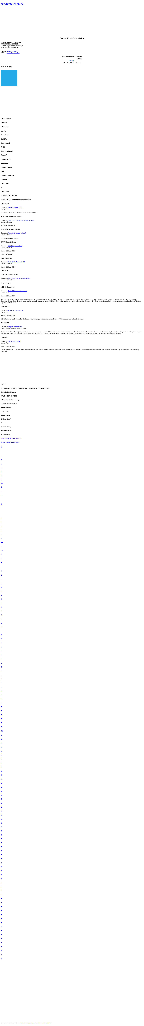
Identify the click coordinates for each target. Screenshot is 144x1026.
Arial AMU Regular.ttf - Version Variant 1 (21, 220)
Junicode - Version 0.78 (15, 310)
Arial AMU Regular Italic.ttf (17, 233)
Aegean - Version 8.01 (15, 327)
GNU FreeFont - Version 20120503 (19, 278)
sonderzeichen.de (12, 4)
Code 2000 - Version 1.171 (16, 262)
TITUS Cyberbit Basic (15, 246)
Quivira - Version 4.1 (14, 341)
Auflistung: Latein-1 (12, 51)
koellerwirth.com (26, 1023)
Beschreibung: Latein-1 (13, 53)
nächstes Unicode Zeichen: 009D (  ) (10, 442)
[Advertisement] (59, 21)
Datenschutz (41, 1023)
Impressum (34, 1023)
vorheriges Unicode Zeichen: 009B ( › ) (11, 438)
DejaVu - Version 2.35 (15, 207)
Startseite (48, 1023)
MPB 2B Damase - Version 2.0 (17, 291)
